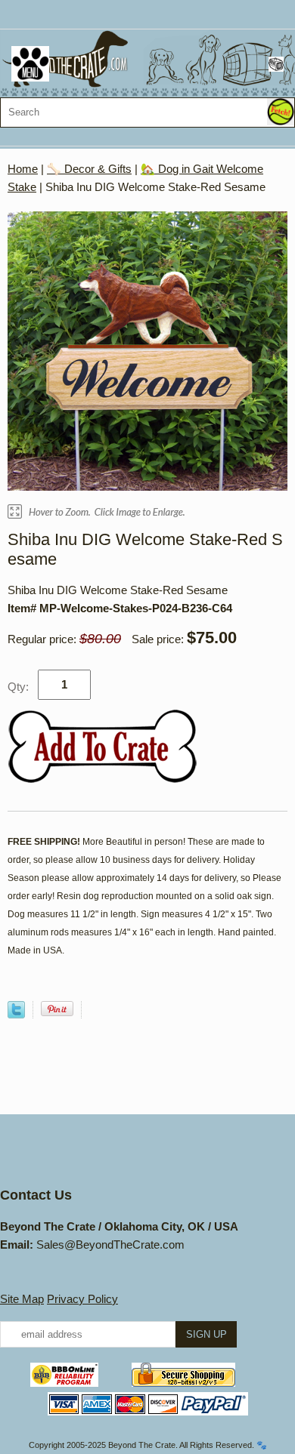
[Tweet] (16, 1014)
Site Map (22, 1298)
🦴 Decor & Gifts (89, 168)
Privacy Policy (82, 1298)
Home (23, 168)
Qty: (18, 686)
